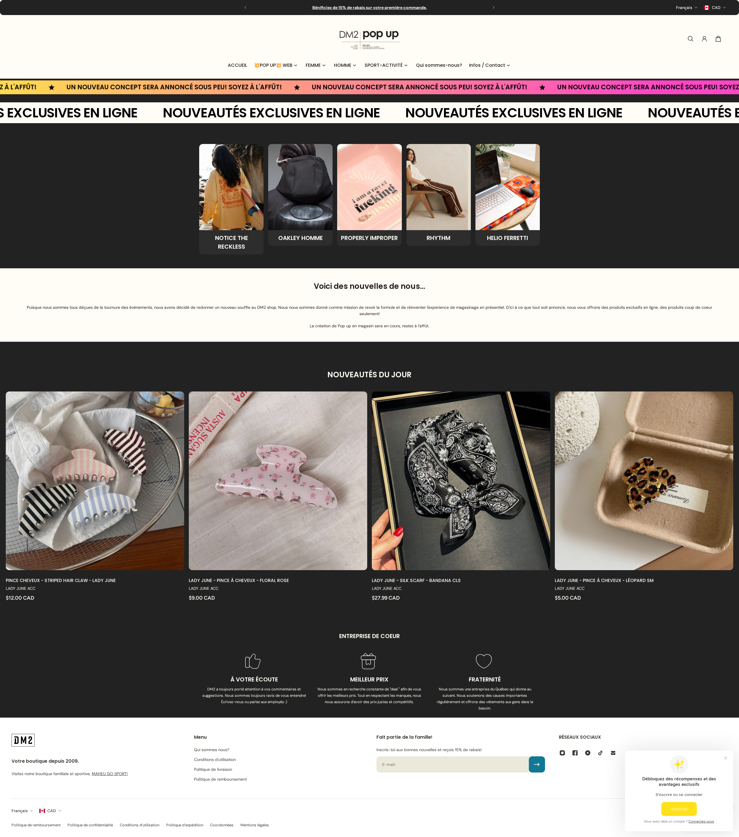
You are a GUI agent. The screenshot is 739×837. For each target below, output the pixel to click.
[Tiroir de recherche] (690, 38)
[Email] (613, 753)
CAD (51, 810)
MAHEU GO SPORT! (110, 773)
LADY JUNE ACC (21, 588)
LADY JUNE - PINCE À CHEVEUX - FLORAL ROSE (239, 580)
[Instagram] (562, 753)
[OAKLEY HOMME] (300, 195)
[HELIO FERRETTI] (507, 195)
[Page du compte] (704, 38)
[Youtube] (587, 753)
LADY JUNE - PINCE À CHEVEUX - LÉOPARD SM (604, 580)
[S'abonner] (537, 764)
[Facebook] (575, 753)
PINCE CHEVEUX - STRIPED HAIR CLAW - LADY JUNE (61, 580)
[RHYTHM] (438, 195)
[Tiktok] (600, 753)
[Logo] (369, 39)
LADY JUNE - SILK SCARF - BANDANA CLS (416, 580)
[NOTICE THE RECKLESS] (231, 199)
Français (20, 810)
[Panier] (718, 38)
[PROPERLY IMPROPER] (369, 195)
